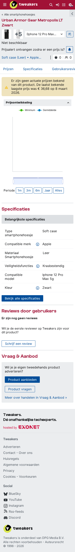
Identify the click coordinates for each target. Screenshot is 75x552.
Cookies (9, 477)
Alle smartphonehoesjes (19, 14)
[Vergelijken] (70, 34)
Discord (15, 517)
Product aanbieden (22, 380)
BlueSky (15, 494)
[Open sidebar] (72, 13)
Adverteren (11, 447)
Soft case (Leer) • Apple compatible (20, 57)
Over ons (25, 453)
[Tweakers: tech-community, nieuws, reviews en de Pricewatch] (23, 5)
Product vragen (20, 389)
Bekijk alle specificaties (22, 298)
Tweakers (10, 538)
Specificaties (32, 69)
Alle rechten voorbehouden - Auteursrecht (33, 542)
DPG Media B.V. (53, 538)
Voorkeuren (27, 477)
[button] (5, 5)
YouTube (15, 500)
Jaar (47, 190)
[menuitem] (51, 5)
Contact (9, 453)
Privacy (8, 471)
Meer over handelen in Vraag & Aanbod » (36, 397)
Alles (58, 190)
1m (20, 190)
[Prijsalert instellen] (69, 49)
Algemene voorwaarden (21, 465)
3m (28, 190)
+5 (18, 34)
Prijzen (8, 69)
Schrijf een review (18, 344)
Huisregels (11, 459)
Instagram (16, 506)
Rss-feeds (16, 511)
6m (37, 190)
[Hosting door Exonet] (21, 428)
